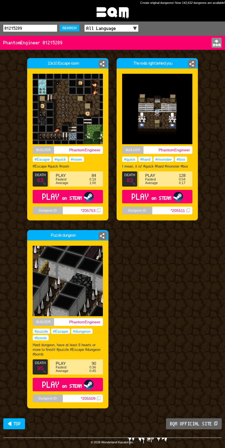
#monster (163, 159)
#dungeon (82, 331)
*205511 (178, 210)
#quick (60, 159)
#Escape (42, 159)
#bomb (41, 338)
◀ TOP (14, 424)
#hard (145, 159)
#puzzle (41, 331)
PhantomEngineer (84, 150)
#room (76, 159)
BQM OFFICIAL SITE (191, 424)
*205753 (88, 210)
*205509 (88, 398)
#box (181, 159)
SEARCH (69, 28)
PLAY (62, 196)
